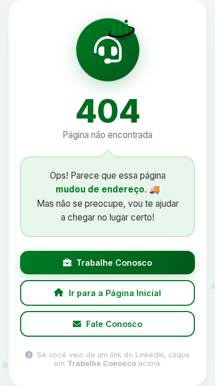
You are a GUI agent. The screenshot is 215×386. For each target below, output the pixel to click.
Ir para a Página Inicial (115, 293)
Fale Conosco (114, 324)
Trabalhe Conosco (114, 262)
